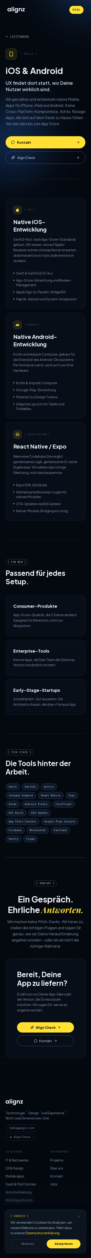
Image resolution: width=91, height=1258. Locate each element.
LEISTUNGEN (19, 37)
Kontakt (24, 142)
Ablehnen (27, 1244)
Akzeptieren (64, 1244)
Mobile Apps (15, 1176)
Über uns (56, 1168)
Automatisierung (19, 1192)
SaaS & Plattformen (21, 1184)
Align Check (26, 157)
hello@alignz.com (22, 1128)
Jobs (53, 1184)
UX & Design (15, 1168)
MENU (76, 10)
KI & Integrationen (19, 1200)
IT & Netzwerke (17, 1160)
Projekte (56, 1160)
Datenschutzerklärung (42, 1233)
